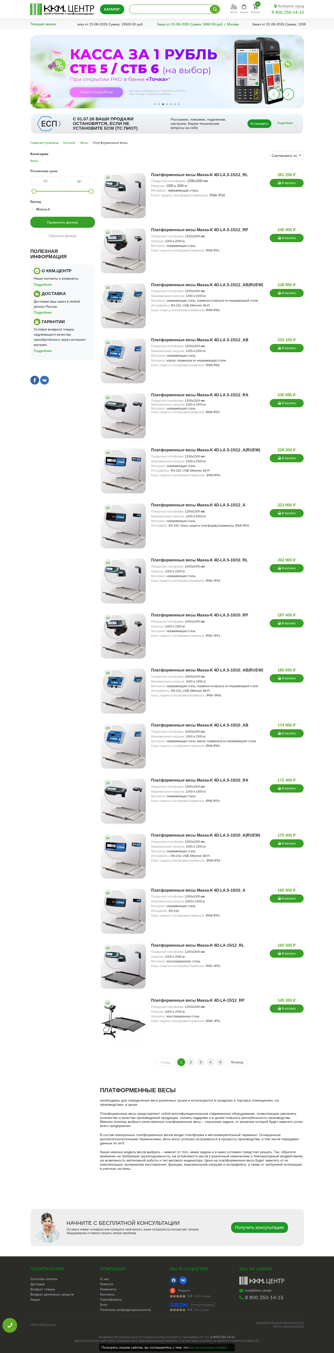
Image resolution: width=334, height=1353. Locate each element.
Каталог (112, 9)
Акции (35, 1299)
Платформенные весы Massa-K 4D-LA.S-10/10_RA (199, 780)
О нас (104, 1279)
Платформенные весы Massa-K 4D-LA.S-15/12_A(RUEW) (205, 450)
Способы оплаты (43, 1279)
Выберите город (291, 6)
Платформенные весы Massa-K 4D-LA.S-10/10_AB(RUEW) (207, 670)
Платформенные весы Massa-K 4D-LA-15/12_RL (197, 945)
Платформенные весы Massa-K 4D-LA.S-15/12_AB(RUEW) (207, 285)
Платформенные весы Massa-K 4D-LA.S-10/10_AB (199, 725)
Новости (106, 1284)
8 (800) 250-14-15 (223, 1337)
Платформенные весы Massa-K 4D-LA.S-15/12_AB (199, 340)
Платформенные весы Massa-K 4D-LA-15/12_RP (198, 1000)
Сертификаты (111, 1299)
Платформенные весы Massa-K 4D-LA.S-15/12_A (198, 505)
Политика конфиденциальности (125, 1310)
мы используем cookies (208, 1347)
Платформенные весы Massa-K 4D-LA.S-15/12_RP (199, 230)
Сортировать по (285, 156)
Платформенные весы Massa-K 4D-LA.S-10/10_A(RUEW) (205, 835)
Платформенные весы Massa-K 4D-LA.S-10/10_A (198, 890)
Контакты (107, 1294)
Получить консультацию (259, 1227)
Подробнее (285, 123)
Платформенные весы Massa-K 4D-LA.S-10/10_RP (199, 615)
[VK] (183, 1280)
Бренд (35, 202)
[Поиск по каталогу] (215, 9)
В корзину (288, 183)
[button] (288, 94)
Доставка (37, 1284)
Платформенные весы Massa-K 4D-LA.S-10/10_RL (199, 560)
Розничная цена (43, 171)
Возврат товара (42, 1289)
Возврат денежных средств (52, 1294)
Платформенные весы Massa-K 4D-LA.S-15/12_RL (199, 175)
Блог (103, 1305)
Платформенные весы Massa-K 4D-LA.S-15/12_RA (199, 395)
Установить (259, 123)
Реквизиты (108, 1289)
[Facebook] (174, 1280)
